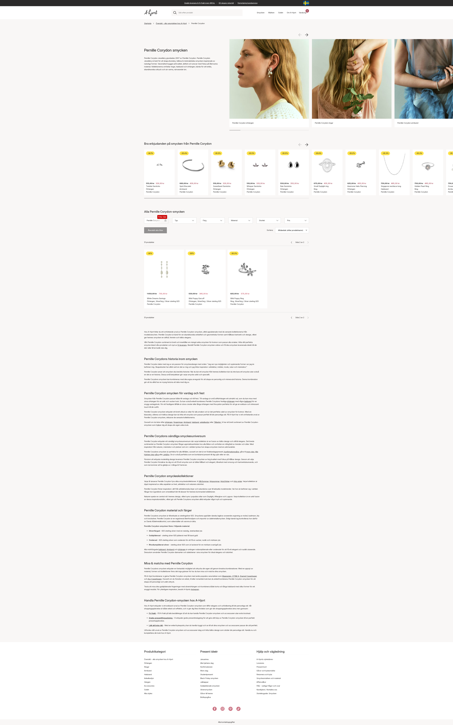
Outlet (146, 690)
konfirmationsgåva (231, 452)
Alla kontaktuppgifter (226, 722)
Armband (187, 422)
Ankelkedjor (149, 678)
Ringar (146, 667)
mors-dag (250, 452)
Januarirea (204, 659)
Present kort (262, 667)
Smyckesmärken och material (269, 678)
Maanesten (226, 576)
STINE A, (236, 576)
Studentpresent (206, 674)
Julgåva (166, 454)
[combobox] (209, 12)
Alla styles (148, 693)
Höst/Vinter (225, 481)
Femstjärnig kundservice (247, 3)
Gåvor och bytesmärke (266, 671)
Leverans (260, 663)
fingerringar (178, 422)
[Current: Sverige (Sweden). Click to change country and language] (306, 3)
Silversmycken (206, 690)
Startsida (147, 23)
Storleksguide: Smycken (266, 693)
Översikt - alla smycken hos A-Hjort (158, 659)
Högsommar (214, 481)
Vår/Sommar (204, 481)
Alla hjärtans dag (207, 663)
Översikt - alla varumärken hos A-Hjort (171, 23)
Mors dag (204, 671)
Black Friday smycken (209, 678)
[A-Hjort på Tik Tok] (238, 709)
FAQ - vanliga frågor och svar (268, 686)
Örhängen (148, 663)
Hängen (147, 682)
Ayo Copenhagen (155, 579)
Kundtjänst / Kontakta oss (267, 690)
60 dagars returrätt (226, 3)
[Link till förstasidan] (150, 12)
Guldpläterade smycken (210, 686)
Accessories (149, 686)
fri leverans (182, 345)
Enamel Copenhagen (248, 576)
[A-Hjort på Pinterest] (230, 709)
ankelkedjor (205, 422)
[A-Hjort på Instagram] (223, 709)
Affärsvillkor (261, 682)
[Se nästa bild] (306, 34)
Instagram (195, 589)
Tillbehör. (218, 422)
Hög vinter (238, 481)
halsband (247, 401)
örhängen (231, 401)
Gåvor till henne (206, 693)
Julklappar (204, 682)
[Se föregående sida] (291, 242)
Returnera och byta (264, 674)
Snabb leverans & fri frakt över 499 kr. (199, 3)
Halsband (148, 674)
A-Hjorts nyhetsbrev (265, 659)
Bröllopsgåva (205, 697)
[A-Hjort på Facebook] (215, 709)
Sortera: (270, 230)
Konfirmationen (206, 667)
